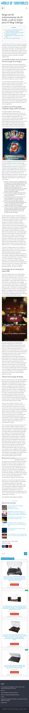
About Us (3, 690)
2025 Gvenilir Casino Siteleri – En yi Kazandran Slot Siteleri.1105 (16, 517)
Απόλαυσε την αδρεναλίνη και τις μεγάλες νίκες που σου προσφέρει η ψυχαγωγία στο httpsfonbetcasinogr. (17, 513)
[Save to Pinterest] (10, 546)
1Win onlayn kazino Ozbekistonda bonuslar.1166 (16, 529)
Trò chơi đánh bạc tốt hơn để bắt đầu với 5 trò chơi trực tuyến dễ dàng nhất (17, 534)
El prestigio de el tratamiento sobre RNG (14, 36)
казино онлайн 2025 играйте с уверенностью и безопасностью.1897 (16, 507)
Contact (2, 696)
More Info (20, 586)
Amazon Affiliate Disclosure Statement (9, 692)
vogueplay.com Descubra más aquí (14, 164)
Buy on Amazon (14, 584)
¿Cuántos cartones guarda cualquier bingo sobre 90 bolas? (14, 33)
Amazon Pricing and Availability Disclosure (10, 694)
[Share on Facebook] (3, 546)
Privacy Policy (4, 702)
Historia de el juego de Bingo (12, 38)
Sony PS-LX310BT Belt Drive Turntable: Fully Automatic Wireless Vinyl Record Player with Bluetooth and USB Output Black (14, 666)
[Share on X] (6, 546)
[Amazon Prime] (18, 582)
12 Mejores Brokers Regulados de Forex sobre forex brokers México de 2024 (17, 524)
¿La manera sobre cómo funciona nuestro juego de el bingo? (13, 30)
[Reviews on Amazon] (12, 582)
